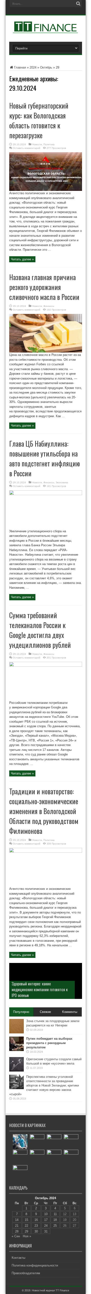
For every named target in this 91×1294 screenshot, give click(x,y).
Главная (20, 67)
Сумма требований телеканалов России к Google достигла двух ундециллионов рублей (40, 630)
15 (26, 1220)
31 (46, 1231)
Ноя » (27, 1236)
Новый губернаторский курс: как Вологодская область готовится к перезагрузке (38, 120)
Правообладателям (26, 1273)
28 (16, 1231)
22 (26, 1225)
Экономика (62, 482)
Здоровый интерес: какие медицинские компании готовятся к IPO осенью (40, 989)
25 (55, 1225)
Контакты (18, 1257)
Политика (49, 144)
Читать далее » (22, 259)
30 (36, 1231)
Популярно (21, 1012)
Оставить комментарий (26, 148)
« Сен (16, 1236)
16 (36, 1220)
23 (36, 1225)
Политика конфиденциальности (35, 1265)
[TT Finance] (45, 29)
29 (26, 1231)
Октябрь (46, 67)
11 (55, 1214)
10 (46, 1214)
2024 (33, 67)
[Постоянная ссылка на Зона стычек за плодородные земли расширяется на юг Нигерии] (16, 1032)
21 (16, 1225)
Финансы (48, 306)
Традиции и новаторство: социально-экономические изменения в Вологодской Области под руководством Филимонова (43, 811)
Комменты (69, 1012)
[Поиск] (78, 3)
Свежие (45, 1012)
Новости (37, 144)
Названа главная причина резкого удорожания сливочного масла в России (44, 287)
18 (55, 1220)
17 (46, 1220)
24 (46, 1225)
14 (16, 1220)
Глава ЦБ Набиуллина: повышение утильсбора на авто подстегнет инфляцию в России (44, 458)
